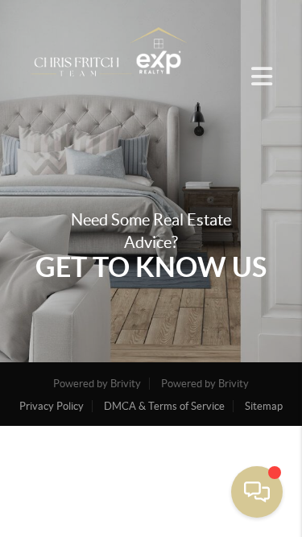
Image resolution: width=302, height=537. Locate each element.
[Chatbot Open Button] (257, 492)
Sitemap (264, 406)
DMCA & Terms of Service (164, 406)
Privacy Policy (51, 406)
